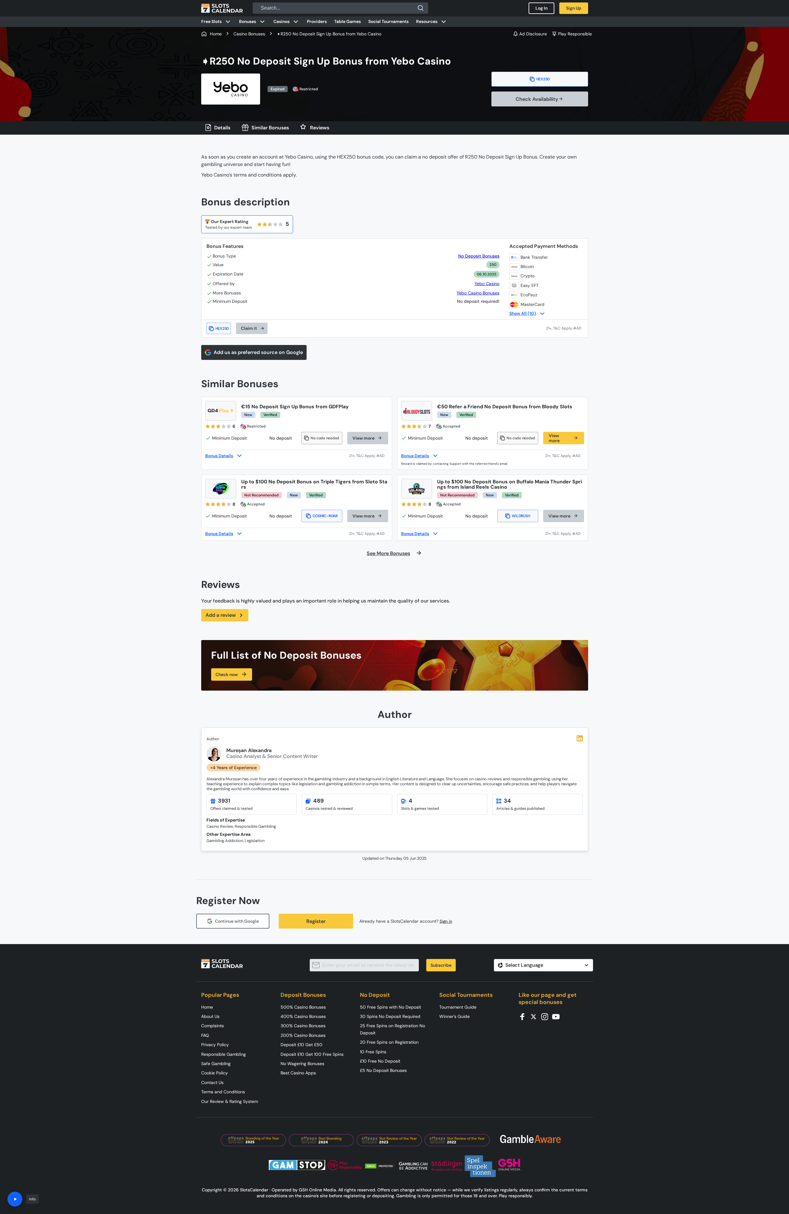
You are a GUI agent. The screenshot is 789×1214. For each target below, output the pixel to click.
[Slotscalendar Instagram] (546, 1016)
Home (207, 1007)
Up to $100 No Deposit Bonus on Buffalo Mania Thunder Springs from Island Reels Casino (509, 484)
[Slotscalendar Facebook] (524, 1016)
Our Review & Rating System (229, 1101)
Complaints (212, 1025)
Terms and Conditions (223, 1092)
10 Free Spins (373, 1052)
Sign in (446, 921)
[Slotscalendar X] (535, 1016)
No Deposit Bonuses (478, 256)
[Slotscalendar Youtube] (557, 1016)
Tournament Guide (458, 1007)
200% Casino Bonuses (303, 1035)
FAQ (205, 1035)
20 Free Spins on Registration (389, 1042)
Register (316, 921)
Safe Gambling (216, 1063)
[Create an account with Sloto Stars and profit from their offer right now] (368, 533)
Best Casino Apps (298, 1073)
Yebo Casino (487, 283)
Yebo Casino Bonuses (478, 293)
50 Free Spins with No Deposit (390, 1007)
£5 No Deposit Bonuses (383, 1070)
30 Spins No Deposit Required (390, 1016)
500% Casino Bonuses (303, 1007)
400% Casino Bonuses (303, 1016)
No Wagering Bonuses (302, 1063)
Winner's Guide (454, 1016)
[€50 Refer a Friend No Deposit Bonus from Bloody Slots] (416, 411)
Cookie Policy (214, 1073)
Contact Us (212, 1082)
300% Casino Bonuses (303, 1025)
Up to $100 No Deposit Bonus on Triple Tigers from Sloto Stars (314, 484)
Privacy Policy (215, 1044)
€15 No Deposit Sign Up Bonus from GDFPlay (295, 406)
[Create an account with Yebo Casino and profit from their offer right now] (564, 328)
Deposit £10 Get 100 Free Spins (312, 1054)
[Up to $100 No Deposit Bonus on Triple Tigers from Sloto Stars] (220, 489)
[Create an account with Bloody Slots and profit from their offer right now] (564, 456)
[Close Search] (420, 8)
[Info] (14, 1199)
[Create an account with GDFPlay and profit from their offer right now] (368, 456)
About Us (210, 1016)
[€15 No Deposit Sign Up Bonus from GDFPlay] (220, 411)
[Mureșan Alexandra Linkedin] (580, 738)
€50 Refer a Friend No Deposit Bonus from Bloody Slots (504, 406)
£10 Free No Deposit (380, 1061)
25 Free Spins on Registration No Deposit (392, 1029)
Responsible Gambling (223, 1054)
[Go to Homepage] (222, 8)
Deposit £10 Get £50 (301, 1044)
